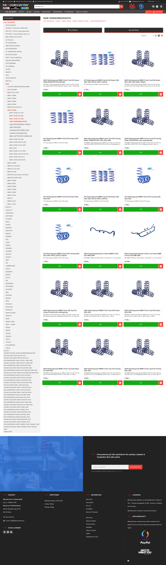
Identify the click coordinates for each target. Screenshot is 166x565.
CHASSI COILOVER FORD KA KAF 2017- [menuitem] (16, 358)
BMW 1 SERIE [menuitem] (11, 95)
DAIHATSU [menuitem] (9, 230)
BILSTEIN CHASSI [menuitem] (11, 54)
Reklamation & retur (92, 536)
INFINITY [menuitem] (8, 257)
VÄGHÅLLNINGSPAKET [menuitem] (13, 60)
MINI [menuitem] (7, 292)
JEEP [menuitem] (7, 260)
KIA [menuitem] (7, 263)
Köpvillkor (89, 527)
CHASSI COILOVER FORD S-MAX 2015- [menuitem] (16, 407)
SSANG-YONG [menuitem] (10, 321)
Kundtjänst (89, 509)
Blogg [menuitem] (29, 12)
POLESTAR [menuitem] (9, 307)
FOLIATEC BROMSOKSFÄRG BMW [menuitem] (18, 86)
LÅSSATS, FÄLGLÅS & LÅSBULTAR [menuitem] (17, 28)
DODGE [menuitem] (8, 233)
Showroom (89, 517)
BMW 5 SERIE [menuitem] (11, 110)
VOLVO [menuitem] (8, 348)
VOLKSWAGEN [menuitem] (10, 345)
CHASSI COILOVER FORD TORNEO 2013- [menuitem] (17, 422)
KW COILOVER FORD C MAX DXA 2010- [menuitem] (16, 385)
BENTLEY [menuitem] (9, 81)
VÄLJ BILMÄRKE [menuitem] (10, 12)
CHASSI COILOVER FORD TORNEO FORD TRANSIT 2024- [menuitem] (20, 428)
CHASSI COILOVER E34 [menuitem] (18, 133)
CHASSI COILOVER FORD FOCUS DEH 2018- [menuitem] (18, 382)
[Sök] (121, 6)
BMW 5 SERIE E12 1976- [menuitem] (16, 113)
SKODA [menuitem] (8, 327)
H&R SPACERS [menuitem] (15, 127)
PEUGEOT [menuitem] (9, 304)
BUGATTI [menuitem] (8, 207)
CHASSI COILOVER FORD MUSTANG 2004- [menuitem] (17, 412)
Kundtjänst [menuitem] (46, 12)
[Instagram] (7, 532)
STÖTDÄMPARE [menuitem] (11, 63)
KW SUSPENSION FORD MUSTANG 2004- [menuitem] (17, 414)
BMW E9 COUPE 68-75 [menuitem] (14, 107)
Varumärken (89, 502)
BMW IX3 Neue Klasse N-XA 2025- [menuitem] (18, 174)
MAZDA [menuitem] (8, 274)
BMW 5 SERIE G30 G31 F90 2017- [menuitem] (19, 154)
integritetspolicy (118, 471)
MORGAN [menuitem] (9, 295)
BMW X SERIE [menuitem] (11, 192)
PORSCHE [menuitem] (9, 310)
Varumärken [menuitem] (57, 12)
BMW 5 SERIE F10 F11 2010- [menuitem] (17, 145)
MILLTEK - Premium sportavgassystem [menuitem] (17, 31)
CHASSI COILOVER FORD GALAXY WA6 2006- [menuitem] (18, 404)
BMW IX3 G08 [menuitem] (11, 171)
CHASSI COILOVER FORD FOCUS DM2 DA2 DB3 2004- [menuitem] (21, 373)
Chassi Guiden (90, 524)
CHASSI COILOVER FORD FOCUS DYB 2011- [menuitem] (18, 377)
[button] (157, 6)
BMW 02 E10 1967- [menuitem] (13, 92)
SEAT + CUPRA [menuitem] (10, 324)
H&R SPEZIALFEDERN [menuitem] (13, 46)
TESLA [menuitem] (8, 339)
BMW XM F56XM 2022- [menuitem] (14, 177)
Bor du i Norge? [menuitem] (82, 12)
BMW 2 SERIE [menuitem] (11, 98)
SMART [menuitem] (8, 330)
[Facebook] (4, 532)
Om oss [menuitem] (36, 12)
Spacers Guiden (91, 521)
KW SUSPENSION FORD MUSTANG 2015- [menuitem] (17, 417)
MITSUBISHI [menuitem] (9, 286)
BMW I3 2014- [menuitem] (11, 195)
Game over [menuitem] (8, 431)
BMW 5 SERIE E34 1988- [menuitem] (16, 119)
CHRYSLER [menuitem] (9, 216)
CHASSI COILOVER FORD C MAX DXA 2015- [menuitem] (18, 392)
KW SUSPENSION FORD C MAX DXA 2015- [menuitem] (17, 390)
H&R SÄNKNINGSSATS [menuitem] (18, 121)
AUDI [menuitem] (7, 75)
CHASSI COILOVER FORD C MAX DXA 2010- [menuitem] (18, 387)
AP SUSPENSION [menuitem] (11, 43)
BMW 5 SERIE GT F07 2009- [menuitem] (17, 151)
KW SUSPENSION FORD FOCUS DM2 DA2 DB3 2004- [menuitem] (20, 370)
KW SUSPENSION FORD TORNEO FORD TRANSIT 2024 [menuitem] (21, 424)
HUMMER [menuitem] (9, 248)
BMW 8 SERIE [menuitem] (11, 186)
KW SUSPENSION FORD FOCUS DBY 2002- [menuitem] (17, 365)
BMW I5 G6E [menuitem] (13, 148)
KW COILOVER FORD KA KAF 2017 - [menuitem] (15, 355)
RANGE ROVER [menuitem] (10, 313)
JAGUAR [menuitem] (8, 254)
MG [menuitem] (7, 280)
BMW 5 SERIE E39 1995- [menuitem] (16, 139)
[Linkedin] (11, 532)
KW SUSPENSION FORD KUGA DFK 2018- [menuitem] (17, 397)
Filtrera (74, 30)
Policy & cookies (91, 530)
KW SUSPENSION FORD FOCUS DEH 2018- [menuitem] (17, 380)
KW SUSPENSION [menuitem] (11, 48)
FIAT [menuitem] (7, 239)
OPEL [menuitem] (7, 301)
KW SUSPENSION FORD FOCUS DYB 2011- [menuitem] (17, 375)
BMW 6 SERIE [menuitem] (11, 163)
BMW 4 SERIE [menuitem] (11, 104)
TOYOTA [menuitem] (8, 342)
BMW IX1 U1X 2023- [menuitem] (13, 166)
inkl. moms (157, 1)
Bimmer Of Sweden (92, 512)
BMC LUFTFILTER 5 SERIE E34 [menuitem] (21, 136)
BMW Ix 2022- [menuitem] (11, 204)
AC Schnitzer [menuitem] (10, 40)
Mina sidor (89, 499)
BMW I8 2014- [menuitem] (11, 201)
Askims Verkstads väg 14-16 (11, 509)
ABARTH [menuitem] (8, 72)
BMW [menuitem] (7, 84)
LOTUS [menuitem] (8, 277)
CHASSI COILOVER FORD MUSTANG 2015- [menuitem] (17, 419)
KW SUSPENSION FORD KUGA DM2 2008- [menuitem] (17, 395)
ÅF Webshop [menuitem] (69, 12)
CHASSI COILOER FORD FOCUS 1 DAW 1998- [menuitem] (18, 363)
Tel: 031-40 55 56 (8, 517)
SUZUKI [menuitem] (8, 333)
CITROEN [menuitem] (9, 219)
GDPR (88, 533)
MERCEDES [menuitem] (9, 283)
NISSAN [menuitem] (8, 298)
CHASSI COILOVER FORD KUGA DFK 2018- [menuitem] (17, 399)
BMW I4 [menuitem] (9, 198)
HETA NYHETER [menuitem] (11, 25)
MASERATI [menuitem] (9, 272)
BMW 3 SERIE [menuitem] (11, 101)
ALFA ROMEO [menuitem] (10, 66)
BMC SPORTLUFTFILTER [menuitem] (14, 37)
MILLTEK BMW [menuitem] (12, 89)
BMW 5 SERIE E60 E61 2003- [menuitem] (17, 142)
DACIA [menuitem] (8, 222)
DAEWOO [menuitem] (9, 227)
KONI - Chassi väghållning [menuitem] (14, 57)
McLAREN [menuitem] (9, 289)
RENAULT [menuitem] (9, 315)
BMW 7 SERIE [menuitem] (11, 180)
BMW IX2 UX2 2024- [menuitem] (13, 169)
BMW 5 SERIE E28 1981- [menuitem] (16, 116)
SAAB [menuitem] (7, 318)
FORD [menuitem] (8, 242)
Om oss (88, 505)
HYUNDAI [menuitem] (9, 251)
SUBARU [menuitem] (8, 336)
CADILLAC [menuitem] (9, 210)
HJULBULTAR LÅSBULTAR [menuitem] (19, 130)
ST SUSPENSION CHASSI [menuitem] (14, 51)
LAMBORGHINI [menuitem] (10, 266)
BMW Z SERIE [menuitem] (11, 189)
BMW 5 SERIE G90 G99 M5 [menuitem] (17, 160)
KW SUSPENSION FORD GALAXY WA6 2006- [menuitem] (18, 402)
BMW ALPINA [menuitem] (11, 183)
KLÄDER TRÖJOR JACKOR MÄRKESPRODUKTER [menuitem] (19, 353)
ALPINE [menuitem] (8, 69)
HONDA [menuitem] (8, 245)
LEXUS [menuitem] (8, 269)
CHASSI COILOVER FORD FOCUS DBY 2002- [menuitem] (18, 368)
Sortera (135, 30)
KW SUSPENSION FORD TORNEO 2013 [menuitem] (16, 409)
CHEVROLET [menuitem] (10, 213)
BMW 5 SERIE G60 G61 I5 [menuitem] (16, 157)
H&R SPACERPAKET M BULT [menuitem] (20, 124)
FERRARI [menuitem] (9, 236)
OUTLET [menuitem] (21, 12)
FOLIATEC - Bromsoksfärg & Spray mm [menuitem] (18, 34)
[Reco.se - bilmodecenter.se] (141, 6)
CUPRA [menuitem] (8, 225)
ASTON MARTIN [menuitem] (11, 78)
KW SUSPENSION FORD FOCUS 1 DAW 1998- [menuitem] (18, 360)
